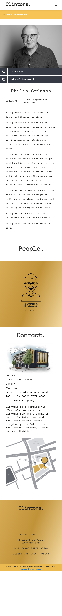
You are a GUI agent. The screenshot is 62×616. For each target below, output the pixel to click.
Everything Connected (31, 569)
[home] (18, 5)
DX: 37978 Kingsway (20, 400)
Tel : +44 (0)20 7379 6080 (25, 396)
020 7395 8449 (16, 71)
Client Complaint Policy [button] (31, 553)
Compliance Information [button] (31, 548)
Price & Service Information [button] (31, 541)
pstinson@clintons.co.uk (22, 79)
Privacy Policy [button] (31, 534)
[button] (55, 4)
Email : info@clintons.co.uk (27, 392)
